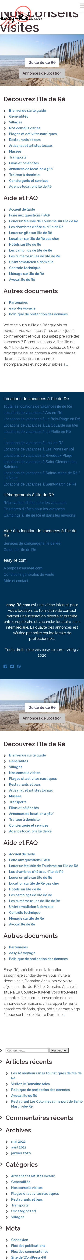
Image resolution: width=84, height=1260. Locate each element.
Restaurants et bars (25, 140)
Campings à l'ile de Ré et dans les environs (39, 515)
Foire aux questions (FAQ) (29, 215)
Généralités (18, 116)
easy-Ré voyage (22, 308)
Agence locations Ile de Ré (30, 186)
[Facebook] (5, 666)
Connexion (19, 1240)
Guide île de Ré (42, 62)
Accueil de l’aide (22, 209)
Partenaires (18, 302)
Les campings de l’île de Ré (30, 250)
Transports (17, 157)
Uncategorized (23, 1211)
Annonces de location (42, 73)
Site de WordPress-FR (28, 1257)
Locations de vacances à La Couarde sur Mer (41, 425)
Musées (15, 151)
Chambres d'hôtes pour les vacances (34, 509)
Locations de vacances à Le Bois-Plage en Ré (42, 419)
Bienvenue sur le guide (27, 110)
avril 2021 (18, 1147)
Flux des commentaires (29, 1251)
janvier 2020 (21, 1153)
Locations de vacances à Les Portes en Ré (39, 449)
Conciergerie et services (28, 181)
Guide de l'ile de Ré (20, 550)
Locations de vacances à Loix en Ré (33, 443)
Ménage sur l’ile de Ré (26, 274)
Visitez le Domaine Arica (30, 1084)
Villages (15, 122)
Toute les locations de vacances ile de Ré (38, 406)
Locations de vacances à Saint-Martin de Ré (40, 484)
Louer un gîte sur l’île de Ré (30, 233)
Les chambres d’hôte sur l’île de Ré (36, 227)
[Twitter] (12, 666)
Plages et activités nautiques (33, 134)
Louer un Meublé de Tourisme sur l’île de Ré (43, 221)
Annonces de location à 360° (31, 169)
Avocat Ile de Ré (22, 279)
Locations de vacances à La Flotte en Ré (37, 432)
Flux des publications (28, 1246)
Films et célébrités (24, 163)
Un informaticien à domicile (31, 262)
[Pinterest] (19, 666)
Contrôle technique (24, 268)
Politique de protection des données (38, 314)
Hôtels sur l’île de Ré (25, 244)
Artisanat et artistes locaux (30, 146)
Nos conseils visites (24, 128)
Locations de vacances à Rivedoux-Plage (38, 455)
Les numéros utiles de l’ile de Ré (34, 256)
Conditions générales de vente (29, 574)
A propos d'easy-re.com (23, 568)
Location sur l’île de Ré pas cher (34, 239)
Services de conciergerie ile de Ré (32, 543)
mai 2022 (18, 1141)
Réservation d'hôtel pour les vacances (35, 503)
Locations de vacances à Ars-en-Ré (33, 413)
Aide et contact (16, 581)
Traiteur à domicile (24, 175)
